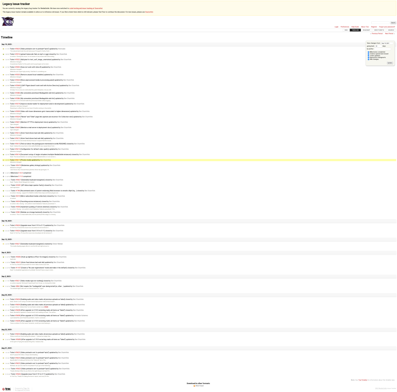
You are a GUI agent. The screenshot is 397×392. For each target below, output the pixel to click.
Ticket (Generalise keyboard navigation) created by (34, 244)
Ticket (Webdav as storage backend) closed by (32, 212)
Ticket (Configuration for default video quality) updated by (37, 149)
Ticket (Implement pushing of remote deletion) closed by (36, 207)
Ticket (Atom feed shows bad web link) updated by (34, 133)
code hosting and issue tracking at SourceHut (86, 8)
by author (370, 49)
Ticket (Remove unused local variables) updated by (34, 75)
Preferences (345, 27)
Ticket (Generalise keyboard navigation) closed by (34, 180)
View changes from (374, 43)
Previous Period (377, 33)
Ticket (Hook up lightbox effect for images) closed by (35, 257)
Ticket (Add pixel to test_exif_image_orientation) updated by (38, 60)
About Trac (365, 27)
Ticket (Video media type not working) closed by (33, 281)
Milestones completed (377, 52)
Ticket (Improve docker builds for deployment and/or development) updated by (44, 104)
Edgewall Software (23, 390)
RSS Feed (199, 386)
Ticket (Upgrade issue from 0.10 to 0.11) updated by (34, 225)
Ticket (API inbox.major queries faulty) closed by (33, 185)
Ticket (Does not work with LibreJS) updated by (33, 67)
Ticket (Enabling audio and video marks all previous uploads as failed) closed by (44, 299)
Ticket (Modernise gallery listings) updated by (32, 165)
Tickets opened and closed (378, 54)
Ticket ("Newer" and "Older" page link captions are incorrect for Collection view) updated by (49, 117)
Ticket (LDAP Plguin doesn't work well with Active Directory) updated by (42, 85)
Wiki (346, 30)
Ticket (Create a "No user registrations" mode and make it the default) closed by (45, 268)
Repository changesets (377, 57)
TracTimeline (362, 380)
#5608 (46, 307)
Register (374, 27)
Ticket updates (374, 56)
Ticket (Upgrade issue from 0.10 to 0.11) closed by (34, 231)
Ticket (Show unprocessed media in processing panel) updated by (39, 80)
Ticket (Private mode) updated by (28, 160)
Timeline (355, 30)
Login (336, 27)
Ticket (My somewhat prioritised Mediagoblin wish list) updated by (40, 93)
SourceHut (149, 12)
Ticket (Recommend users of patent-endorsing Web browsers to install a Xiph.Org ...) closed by (50, 191)
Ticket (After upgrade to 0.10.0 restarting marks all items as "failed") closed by (44, 310)
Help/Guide (355, 27)
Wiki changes (374, 59)
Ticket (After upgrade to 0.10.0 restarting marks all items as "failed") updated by (46, 315)
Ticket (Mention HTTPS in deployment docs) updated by (36, 122)
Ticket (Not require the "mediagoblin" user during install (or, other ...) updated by (44, 286)
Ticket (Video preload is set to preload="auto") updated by (35, 49)
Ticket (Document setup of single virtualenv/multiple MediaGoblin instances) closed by (47, 154)
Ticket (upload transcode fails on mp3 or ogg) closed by (36, 54)
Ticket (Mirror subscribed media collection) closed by (35, 196)
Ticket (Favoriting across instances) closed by (32, 201)
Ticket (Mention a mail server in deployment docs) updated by (38, 127)
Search (391, 30)
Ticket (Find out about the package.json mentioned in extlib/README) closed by (45, 144)
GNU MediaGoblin (381, 388)
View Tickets (379, 30)
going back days (376, 46)
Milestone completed (18, 173)
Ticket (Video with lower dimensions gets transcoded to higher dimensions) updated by (47, 111)
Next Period (389, 33)
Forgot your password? (387, 27)
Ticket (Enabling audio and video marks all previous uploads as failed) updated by (45, 305)
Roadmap (366, 30)
